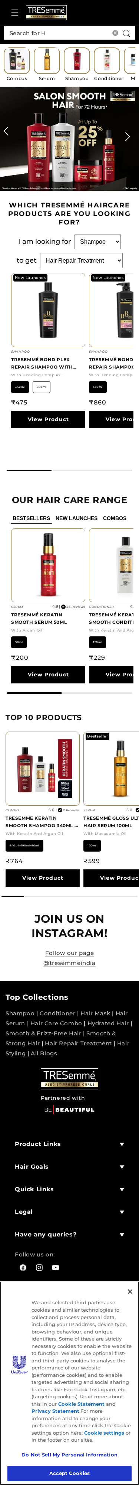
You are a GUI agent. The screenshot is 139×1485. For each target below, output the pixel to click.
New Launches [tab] (76, 518)
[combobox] (69, 33)
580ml (41, 387)
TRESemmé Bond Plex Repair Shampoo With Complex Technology (42, 364)
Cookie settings (104, 1433)
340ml (20, 387)
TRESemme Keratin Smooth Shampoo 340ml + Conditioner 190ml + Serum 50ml (41, 822)
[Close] (130, 1291)
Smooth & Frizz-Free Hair (43, 1033)
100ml (92, 845)
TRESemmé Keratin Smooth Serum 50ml (39, 618)
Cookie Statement (81, 1404)
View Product (48, 419)
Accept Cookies (69, 1473)
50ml (19, 642)
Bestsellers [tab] (31, 518)
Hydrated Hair (108, 1023)
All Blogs (44, 1053)
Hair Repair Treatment (78, 1043)
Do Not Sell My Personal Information (69, 1455)
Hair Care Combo (56, 1023)
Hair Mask (95, 1013)
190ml (97, 642)
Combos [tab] (114, 518)
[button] (15, 12)
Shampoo (20, 1013)
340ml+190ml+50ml (24, 845)
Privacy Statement (55, 1411)
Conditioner (58, 1013)
